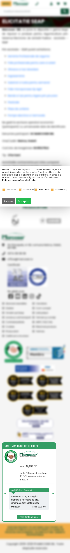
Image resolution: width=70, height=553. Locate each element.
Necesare (12, 189)
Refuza (8, 201)
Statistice (28, 189)
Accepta (23, 201)
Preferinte (44, 189)
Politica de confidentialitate (19, 180)
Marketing (61, 189)
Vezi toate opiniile (29, 517)
